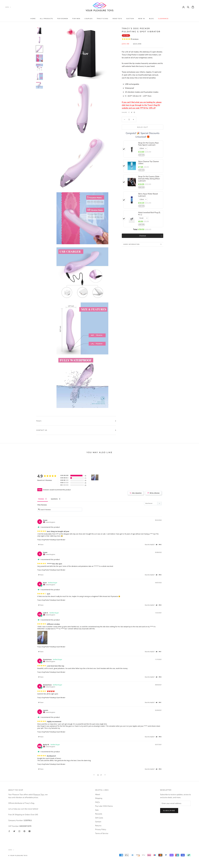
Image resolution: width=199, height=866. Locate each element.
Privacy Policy (100, 829)
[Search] (188, 7)
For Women (62, 18)
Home (33, 18)
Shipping (98, 798)
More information (131, 244)
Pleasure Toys (38, 794)
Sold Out (142, 127)
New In (141, 18)
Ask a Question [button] (137, 493)
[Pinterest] (134, 112)
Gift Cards (99, 818)
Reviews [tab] (41, 499)
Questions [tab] (54, 499)
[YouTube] (29, 831)
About (97, 794)
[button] (157, 544)
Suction (130, 18)
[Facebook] (129, 112)
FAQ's (38, 421)
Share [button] (41, 544)
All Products (46, 18)
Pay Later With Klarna (104, 806)
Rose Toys (117, 18)
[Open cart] (193, 7)
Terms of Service (101, 833)
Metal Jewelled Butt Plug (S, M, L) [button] (149, 213)
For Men (76, 18)
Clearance (163, 18)
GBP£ (7, 7)
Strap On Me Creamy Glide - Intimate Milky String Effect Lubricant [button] (149, 178)
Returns (98, 825)
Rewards (98, 814)
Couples (88, 18)
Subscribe (169, 811)
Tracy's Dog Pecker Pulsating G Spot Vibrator (51, 540)
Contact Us (41, 430)
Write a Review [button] (155, 493)
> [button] (105, 775)
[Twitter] (131, 112)
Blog (151, 18)
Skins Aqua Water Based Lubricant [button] (148, 195)
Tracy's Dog (102, 18)
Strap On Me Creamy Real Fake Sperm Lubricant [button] (148, 144)
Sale (97, 810)
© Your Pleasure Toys (17, 855)
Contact (98, 821)
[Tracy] (94, 477)
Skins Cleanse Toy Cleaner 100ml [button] (148, 162)
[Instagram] (19, 831)
